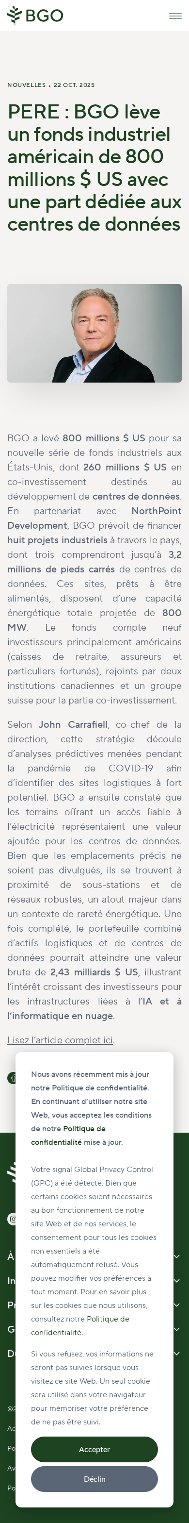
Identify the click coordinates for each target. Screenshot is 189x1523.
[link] (35, 15)
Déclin (95, 1479)
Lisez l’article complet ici (60, 1040)
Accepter (94, 1450)
